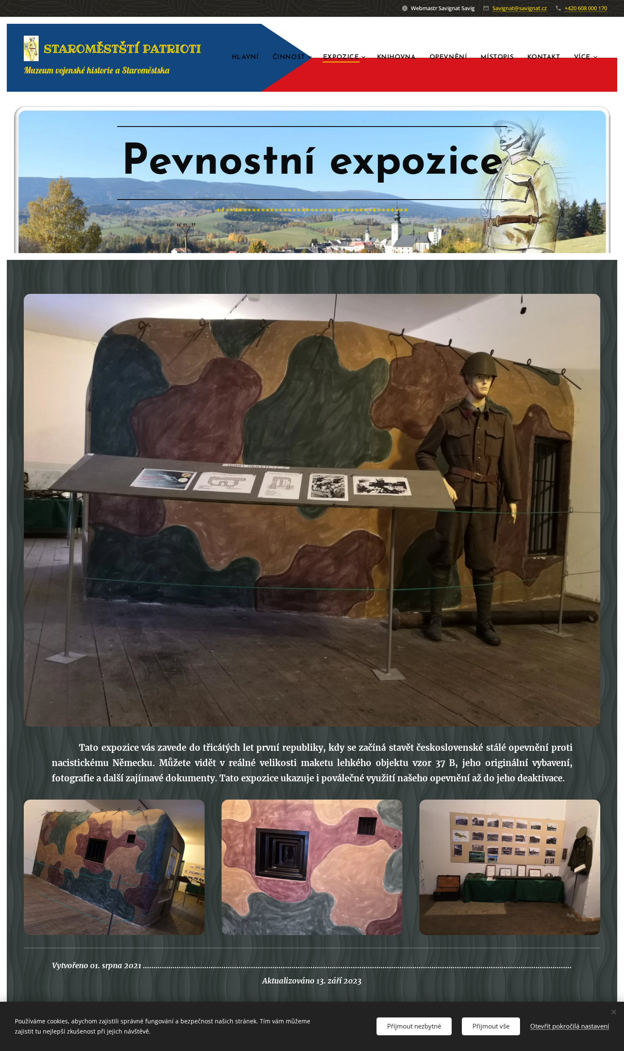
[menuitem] (248, 57)
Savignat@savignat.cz (519, 8)
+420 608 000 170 (586, 8)
